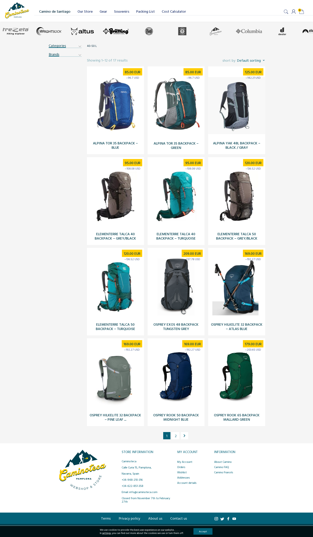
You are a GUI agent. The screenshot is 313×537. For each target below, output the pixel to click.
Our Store (85, 11)
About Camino (223, 462)
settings (106, 533)
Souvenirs (121, 11)
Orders (181, 467)
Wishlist (182, 472)
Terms (106, 518)
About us (155, 518)
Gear (103, 11)
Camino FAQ (221, 467)
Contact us (178, 518)
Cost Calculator (174, 11)
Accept (203, 531)
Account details (187, 483)
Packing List (145, 11)
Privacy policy (129, 518)
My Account (184, 462)
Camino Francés (223, 472)
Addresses (183, 477)
